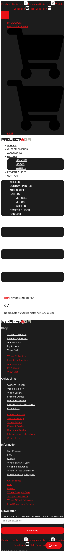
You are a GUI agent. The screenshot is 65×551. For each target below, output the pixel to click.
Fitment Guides (16, 172)
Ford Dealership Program (21, 474)
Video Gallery (14, 393)
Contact (12, 175)
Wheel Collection (16, 334)
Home (7, 297)
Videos (20, 164)
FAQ (9, 455)
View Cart (12, 350)
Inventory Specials (17, 338)
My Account (13, 346)
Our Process (14, 451)
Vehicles (21, 160)
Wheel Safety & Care (18, 463)
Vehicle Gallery (15, 389)
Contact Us (13, 408)
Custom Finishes (17, 149)
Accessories (14, 153)
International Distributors (21, 404)
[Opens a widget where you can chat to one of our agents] (53, 545)
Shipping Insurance (17, 467)
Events (11, 459)
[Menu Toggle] (5, 15)
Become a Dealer (16, 400)
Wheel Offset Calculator (20, 471)
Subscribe (32, 530)
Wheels (11, 145)
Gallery (12, 156)
